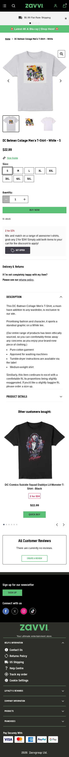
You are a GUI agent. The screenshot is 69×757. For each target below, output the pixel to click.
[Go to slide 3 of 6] (9, 524)
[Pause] (65, 18)
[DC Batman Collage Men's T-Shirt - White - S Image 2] (29, 123)
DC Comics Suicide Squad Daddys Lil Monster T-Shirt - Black (34, 486)
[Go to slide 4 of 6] (11, 524)
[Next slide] (63, 524)
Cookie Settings (19, 680)
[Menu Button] (4, 6)
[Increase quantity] (24, 199)
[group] (34, 81)
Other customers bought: (34, 412)
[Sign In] (55, 6)
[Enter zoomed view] (61, 54)
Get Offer (20, 250)
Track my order (18, 674)
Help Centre (16, 668)
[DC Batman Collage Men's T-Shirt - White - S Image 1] (11, 123)
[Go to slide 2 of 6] (6, 524)
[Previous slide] (57, 524)
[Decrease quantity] (6, 199)
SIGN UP (12, 592)
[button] (34, 158)
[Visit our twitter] (15, 611)
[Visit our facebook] (6, 611)
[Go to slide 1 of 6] (3, 524)
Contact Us (16, 650)
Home (7, 38)
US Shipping (17, 662)
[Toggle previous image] (8, 81)
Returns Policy (18, 656)
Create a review (34, 558)
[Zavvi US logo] (34, 6)
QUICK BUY (34, 514)
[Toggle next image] (60, 81)
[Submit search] (13, 6)
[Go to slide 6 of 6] (16, 524)
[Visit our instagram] (24, 611)
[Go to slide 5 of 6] (14, 524)
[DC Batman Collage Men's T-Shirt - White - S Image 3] (48, 123)
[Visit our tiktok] (33, 611)
